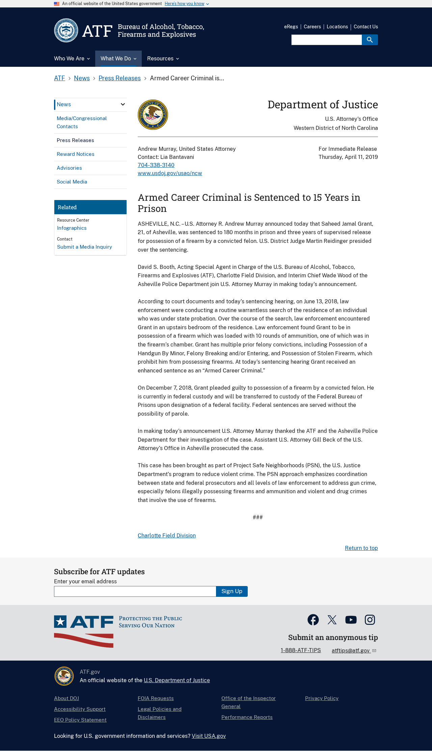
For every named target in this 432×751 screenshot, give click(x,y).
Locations (337, 26)
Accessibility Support (80, 709)
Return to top (361, 548)
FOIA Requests (156, 698)
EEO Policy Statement (80, 720)
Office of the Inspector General (248, 702)
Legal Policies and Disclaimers (160, 713)
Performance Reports (247, 717)
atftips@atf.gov (351, 650)
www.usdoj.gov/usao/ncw (170, 173)
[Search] (370, 39)
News (82, 78)
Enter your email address (85, 581)
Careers (312, 26)
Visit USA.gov (209, 736)
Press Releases (120, 78)
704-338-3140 (156, 165)
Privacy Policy (322, 698)
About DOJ (66, 698)
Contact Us (366, 26)
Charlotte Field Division (167, 535)
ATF (59, 78)
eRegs (291, 26)
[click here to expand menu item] (123, 104)
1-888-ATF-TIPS (301, 650)
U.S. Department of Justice (177, 680)
